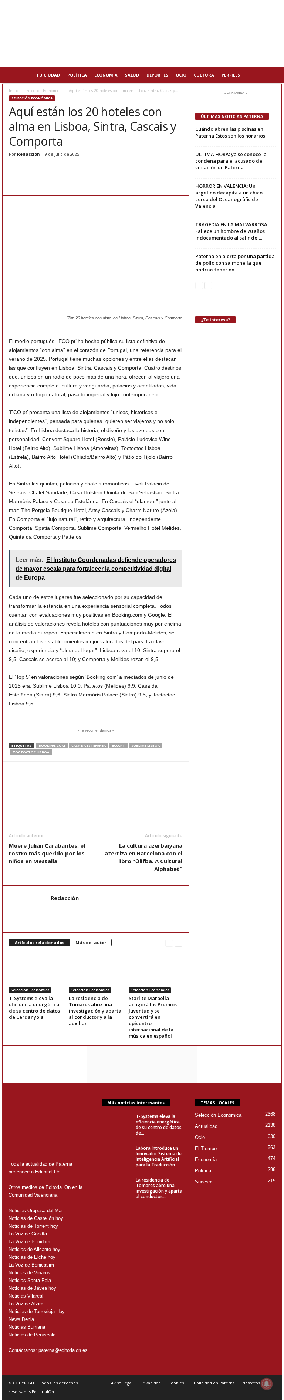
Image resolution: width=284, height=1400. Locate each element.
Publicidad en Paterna (213, 1383)
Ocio (181, 75)
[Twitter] (50, 173)
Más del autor (90, 942)
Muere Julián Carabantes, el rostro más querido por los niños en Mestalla (47, 853)
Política (77, 75)
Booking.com (52, 745)
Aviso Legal (122, 1383)
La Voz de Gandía (28, 1234)
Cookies (176, 1383)
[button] (271, 75)
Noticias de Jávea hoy (32, 1288)
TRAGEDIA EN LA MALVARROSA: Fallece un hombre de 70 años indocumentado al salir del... (231, 231)
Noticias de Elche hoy (32, 1257)
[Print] (84, 173)
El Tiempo (206, 1148)
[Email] (67, 173)
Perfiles (231, 75)
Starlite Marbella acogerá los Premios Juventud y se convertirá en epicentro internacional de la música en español (153, 1017)
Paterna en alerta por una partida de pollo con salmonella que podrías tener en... (235, 263)
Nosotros (251, 1383)
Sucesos (204, 1181)
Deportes (157, 75)
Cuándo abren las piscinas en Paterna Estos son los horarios (230, 132)
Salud (132, 75)
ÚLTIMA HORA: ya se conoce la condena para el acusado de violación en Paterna (231, 161)
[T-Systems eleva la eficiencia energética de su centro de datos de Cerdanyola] (35, 973)
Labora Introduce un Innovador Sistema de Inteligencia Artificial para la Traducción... (159, 1156)
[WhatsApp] (16, 173)
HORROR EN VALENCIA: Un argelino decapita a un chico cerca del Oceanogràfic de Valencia (229, 196)
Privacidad (150, 1383)
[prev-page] (169, 943)
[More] (101, 173)
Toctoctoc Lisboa (31, 752)
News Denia (21, 1319)
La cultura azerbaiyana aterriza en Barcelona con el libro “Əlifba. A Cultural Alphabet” (143, 857)
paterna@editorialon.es (63, 1350)
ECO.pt (118, 745)
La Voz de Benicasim (31, 1265)
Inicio (13, 90)
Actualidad (206, 1126)
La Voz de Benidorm (30, 1241)
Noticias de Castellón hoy (36, 1218)
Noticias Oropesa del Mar (36, 1210)
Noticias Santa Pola (30, 1280)
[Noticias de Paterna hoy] (142, 33)
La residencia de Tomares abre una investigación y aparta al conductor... (159, 1188)
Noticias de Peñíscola (32, 1335)
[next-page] (178, 943)
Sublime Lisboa (145, 745)
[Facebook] (33, 173)
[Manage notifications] (267, 1384)
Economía (106, 75)
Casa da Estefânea (88, 745)
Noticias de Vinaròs (29, 1272)
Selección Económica (43, 90)
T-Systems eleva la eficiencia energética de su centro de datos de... (159, 1124)
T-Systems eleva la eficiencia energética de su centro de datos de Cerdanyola (34, 1007)
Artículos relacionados (39, 942)
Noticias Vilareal (26, 1296)
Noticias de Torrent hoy (33, 1226)
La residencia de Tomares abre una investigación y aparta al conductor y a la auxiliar (95, 1011)
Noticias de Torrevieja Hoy (37, 1311)
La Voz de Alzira (26, 1303)
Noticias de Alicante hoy (34, 1249)
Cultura (204, 75)
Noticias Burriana (27, 1327)
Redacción (28, 154)
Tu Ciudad (48, 75)
